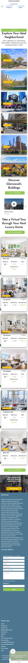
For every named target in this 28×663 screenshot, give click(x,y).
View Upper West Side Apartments (14, 81)
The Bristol (6, 300)
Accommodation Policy (7, 644)
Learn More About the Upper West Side (14, 79)
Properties (4, 625)
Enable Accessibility (14, 1)
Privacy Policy (5, 640)
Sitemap (3, 646)
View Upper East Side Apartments (14, 60)
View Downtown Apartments (14, 146)
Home (2, 623)
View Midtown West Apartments (14, 103)
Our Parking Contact (7, 638)
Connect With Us (7, 549)
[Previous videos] (2, 206)
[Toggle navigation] (1, 6)
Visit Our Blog (14, 488)
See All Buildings (15, 193)
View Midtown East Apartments (14, 125)
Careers (3, 634)
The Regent (7, 371)
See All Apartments (14, 232)
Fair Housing (4, 648)
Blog (2, 636)
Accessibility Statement (7, 642)
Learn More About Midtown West (14, 101)
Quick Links (5, 621)
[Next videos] (25, 206)
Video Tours (4, 628)
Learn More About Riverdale (14, 166)
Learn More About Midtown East (14, 123)
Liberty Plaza (8, 212)
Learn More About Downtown (14, 144)
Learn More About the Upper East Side (14, 58)
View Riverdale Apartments (14, 168)
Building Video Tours (6, 630)
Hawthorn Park (8, 412)
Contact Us (4, 632)
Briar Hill (6, 259)
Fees (2, 650)
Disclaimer (5, 495)
